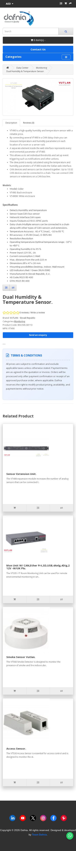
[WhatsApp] (69, 836)
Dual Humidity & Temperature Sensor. (25, 71)
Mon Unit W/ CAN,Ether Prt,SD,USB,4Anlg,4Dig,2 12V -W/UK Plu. (38, 567)
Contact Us (38, 49)
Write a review (38, 312)
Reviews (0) (28, 122)
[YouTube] (23, 819)
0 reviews (24, 312)
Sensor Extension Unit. (21, 474)
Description (11, 122)
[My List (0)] (61, 3)
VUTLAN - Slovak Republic (22, 317)
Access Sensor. (16, 748)
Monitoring (41, 67)
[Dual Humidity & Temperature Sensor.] (38, 97)
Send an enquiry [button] (38, 335)
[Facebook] (53, 819)
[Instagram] (43, 819)
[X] (33, 819)
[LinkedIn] (12, 819)
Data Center (22, 67)
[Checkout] (70, 3)
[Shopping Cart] (66, 3)
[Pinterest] (64, 819)
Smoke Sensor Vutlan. (20, 657)
